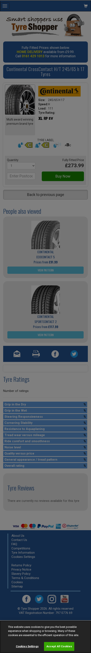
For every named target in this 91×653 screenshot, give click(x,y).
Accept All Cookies (59, 646)
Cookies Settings (27, 646)
